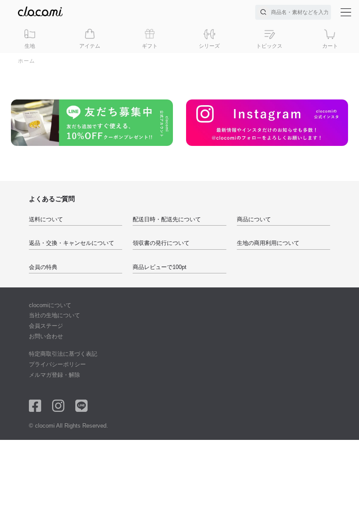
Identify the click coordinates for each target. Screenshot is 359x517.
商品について (254, 219)
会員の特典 (43, 267)
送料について (46, 219)
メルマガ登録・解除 (54, 375)
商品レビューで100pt (160, 267)
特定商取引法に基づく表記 (63, 354)
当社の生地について (54, 315)
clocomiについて (50, 305)
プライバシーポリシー (57, 364)
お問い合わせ (46, 336)
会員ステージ (46, 325)
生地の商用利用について (268, 243)
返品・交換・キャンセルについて (71, 243)
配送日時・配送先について (167, 219)
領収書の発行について (161, 243)
